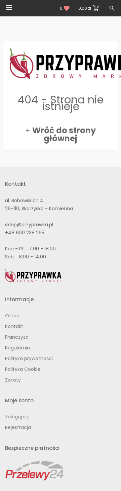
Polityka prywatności (29, 358)
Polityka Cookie (22, 369)
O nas (12, 315)
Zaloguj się (17, 416)
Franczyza (17, 337)
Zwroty (13, 380)
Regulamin (17, 347)
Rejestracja (18, 427)
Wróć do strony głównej (60, 135)
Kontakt (14, 326)
